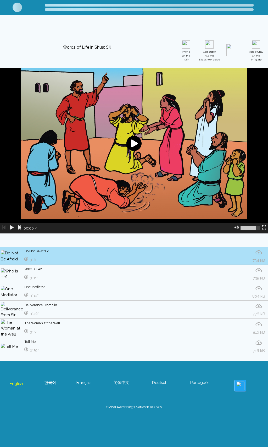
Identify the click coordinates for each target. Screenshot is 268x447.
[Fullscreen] (264, 297)
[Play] (12, 297)
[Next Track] (20, 297)
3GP (186, 124)
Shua (71, 27)
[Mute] (237, 297)
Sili (87, 27)
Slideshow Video (209, 124)
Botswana (49, 27)
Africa (26, 27)
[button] (119, 27)
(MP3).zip (256, 124)
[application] (134, 219)
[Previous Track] (4, 297)
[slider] (250, 297)
